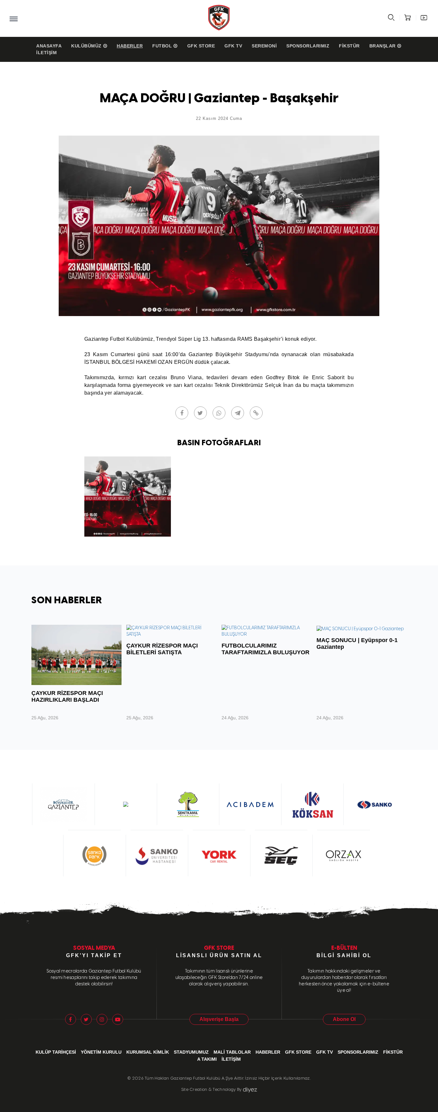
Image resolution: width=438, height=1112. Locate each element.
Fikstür (349, 45)
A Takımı (207, 1059)
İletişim (46, 52)
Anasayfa (49, 45)
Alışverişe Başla (219, 1019)
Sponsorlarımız (307, 45)
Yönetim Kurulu (101, 1052)
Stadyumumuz (191, 1052)
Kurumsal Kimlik (147, 1052)
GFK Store (201, 45)
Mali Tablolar (232, 1052)
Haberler (130, 45)
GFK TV (233, 45)
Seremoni (264, 45)
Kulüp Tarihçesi (56, 1052)
